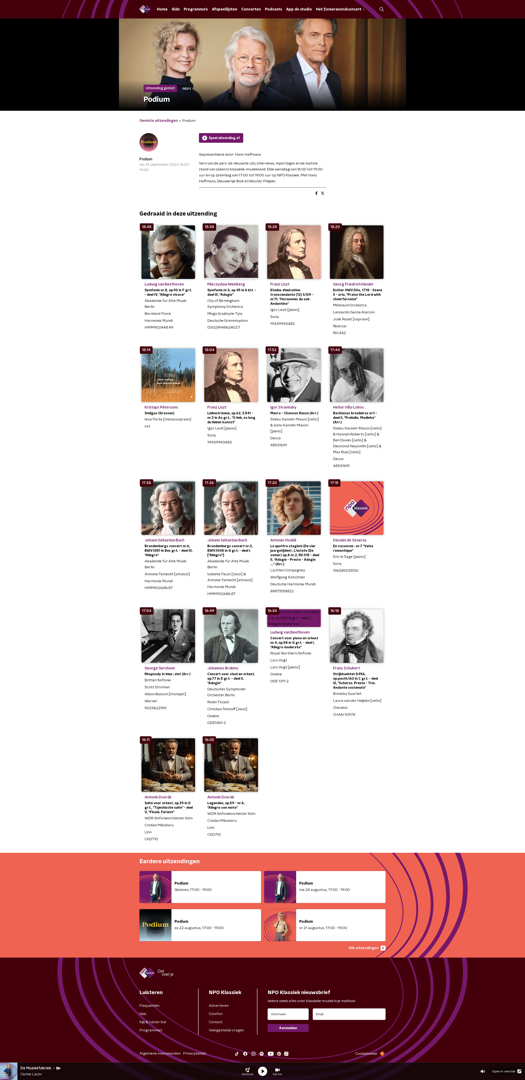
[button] (247, 1071)
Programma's (196, 9)
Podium (145, 159)
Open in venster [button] (504, 1071)
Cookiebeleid (366, 1054)
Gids (176, 9)
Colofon (216, 1014)
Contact (216, 1022)
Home (162, 9)
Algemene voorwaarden (159, 1053)
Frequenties (149, 1006)
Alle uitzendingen (363, 948)
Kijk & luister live (152, 1022)
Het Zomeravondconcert (338, 9)
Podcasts (273, 9)
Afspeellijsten (224, 9)
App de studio (299, 9)
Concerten (251, 9)
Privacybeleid (194, 1053)
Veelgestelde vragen (226, 1030)
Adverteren (219, 1006)
